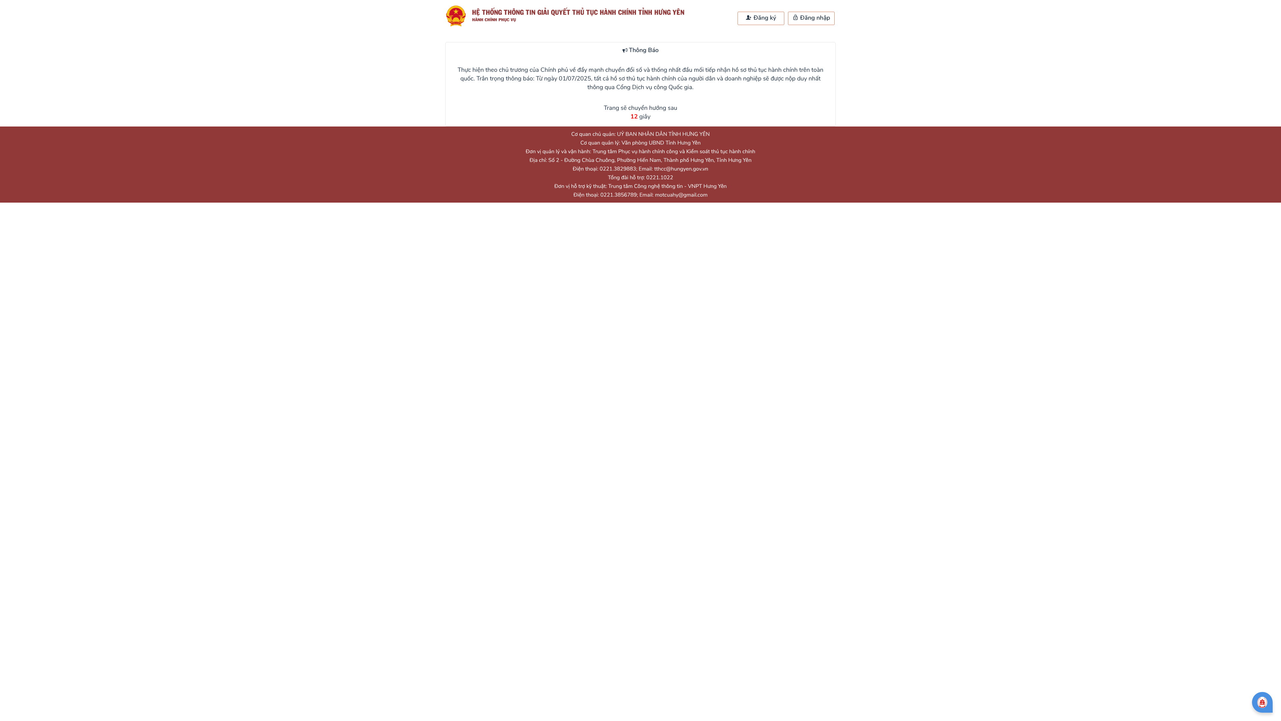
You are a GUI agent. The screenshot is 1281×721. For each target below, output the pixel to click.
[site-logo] (568, 16)
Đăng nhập (814, 18)
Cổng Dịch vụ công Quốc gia (654, 87)
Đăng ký (764, 18)
